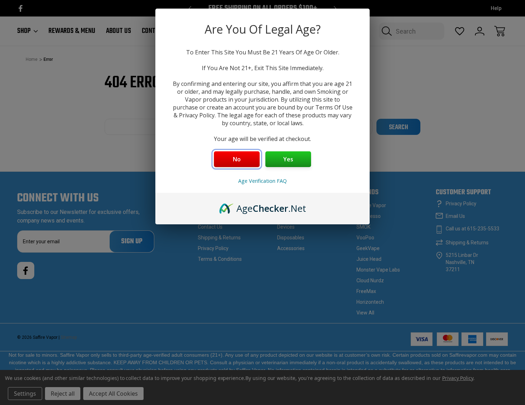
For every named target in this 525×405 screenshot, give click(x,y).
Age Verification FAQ (262, 180)
